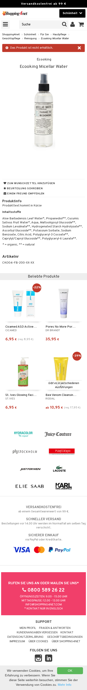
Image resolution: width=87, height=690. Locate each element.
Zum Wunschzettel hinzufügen (30, 183)
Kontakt (66, 632)
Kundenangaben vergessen (37, 632)
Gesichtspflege (11, 38)
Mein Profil (28, 628)
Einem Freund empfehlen (25, 193)
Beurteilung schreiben (24, 188)
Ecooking (44, 59)
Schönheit (30, 34)
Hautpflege (59, 34)
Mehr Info (64, 684)
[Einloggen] (72, 24)
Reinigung (30, 38)
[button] (81, 24)
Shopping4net (11, 34)
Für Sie (44, 34)
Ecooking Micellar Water (55, 38)
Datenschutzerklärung (25, 637)
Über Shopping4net (66, 641)
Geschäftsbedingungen (65, 637)
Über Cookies (38, 641)
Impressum (17, 641)
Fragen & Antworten (54, 628)
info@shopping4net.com (43, 605)
